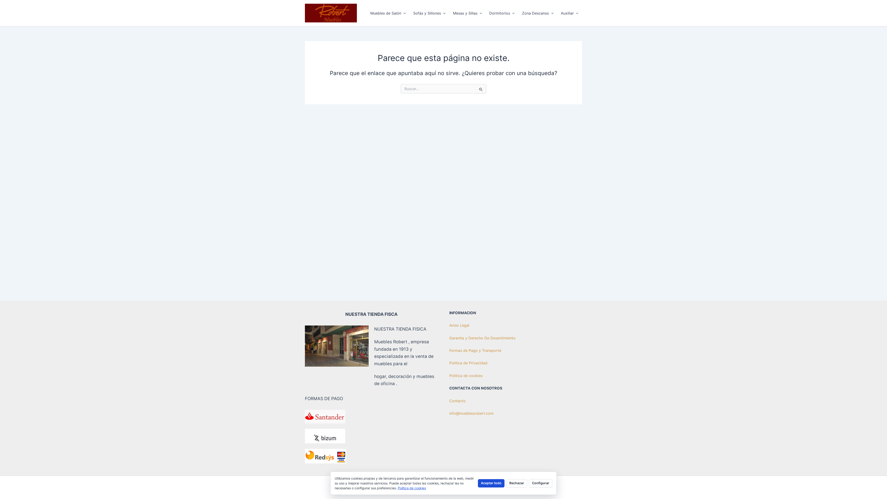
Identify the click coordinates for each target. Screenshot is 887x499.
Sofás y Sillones (427, 13)
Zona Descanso (535, 13)
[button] (403, 13)
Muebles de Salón (385, 13)
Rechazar (516, 483)
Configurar (540, 483)
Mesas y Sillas (465, 13)
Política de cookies (412, 488)
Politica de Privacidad (468, 363)
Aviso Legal (459, 325)
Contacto (457, 401)
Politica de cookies (466, 375)
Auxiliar (567, 13)
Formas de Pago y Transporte (475, 350)
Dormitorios (499, 13)
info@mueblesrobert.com (471, 413)
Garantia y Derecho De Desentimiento (482, 338)
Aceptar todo (491, 483)
